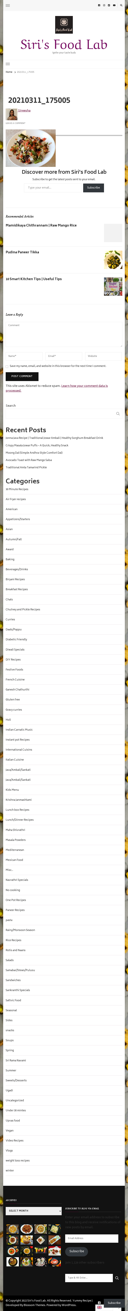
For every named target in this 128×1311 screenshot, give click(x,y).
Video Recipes (15, 1141)
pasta (9, 920)
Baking (10, 560)
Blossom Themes (34, 1305)
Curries (10, 620)
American (12, 510)
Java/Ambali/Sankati (18, 770)
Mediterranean (15, 850)
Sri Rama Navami (16, 1061)
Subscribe (93, 188)
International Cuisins (19, 750)
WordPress (69, 1305)
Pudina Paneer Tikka (22, 252)
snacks (10, 1031)
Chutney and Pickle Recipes (23, 610)
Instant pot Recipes (18, 740)
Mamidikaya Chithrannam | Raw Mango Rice (41, 225)
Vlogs (9, 1151)
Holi (8, 720)
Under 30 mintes (16, 1111)
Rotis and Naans (16, 951)
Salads (10, 961)
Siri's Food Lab (64, 42)
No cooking (13, 890)
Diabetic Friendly (16, 640)
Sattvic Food (13, 1001)
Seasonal (11, 1011)
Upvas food (13, 1121)
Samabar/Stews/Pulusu (20, 971)
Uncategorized (15, 1101)
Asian (9, 530)
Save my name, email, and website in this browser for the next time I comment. (58, 366)
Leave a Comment (16, 123)
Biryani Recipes (15, 580)
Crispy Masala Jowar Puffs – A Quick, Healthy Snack (37, 446)
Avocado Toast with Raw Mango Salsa (29, 460)
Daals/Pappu (14, 630)
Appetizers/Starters (18, 520)
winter (10, 1171)
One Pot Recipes (16, 900)
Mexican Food (14, 860)
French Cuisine (15, 680)
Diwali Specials (15, 650)
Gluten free (13, 700)
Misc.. (9, 870)
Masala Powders (16, 840)
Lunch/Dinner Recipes (20, 820)
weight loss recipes (18, 1161)
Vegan (10, 1131)
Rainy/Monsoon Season (20, 930)
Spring (10, 1051)
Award (10, 550)
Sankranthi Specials (18, 991)
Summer (11, 1071)
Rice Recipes (13, 941)
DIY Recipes (13, 660)
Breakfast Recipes (17, 590)
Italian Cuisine (15, 760)
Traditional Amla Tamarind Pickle (26, 468)
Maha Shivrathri (15, 830)
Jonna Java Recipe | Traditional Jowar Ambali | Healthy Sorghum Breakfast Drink (54, 438)
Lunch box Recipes (17, 810)
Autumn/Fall (14, 540)
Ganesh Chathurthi (17, 690)
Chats (9, 600)
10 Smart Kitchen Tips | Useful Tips (34, 279)
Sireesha (23, 110)
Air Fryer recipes (16, 500)
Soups (10, 1041)
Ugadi (9, 1091)
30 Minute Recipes (17, 490)
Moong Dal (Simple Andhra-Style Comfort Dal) (34, 453)
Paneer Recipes (15, 910)
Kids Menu (12, 790)
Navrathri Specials (17, 880)
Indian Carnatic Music (19, 730)
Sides (9, 1021)
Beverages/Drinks (17, 570)
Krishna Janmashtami (19, 800)
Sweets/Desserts (16, 1081)
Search (11, 406)
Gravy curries (14, 710)
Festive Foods (14, 670)
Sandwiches (13, 981)
